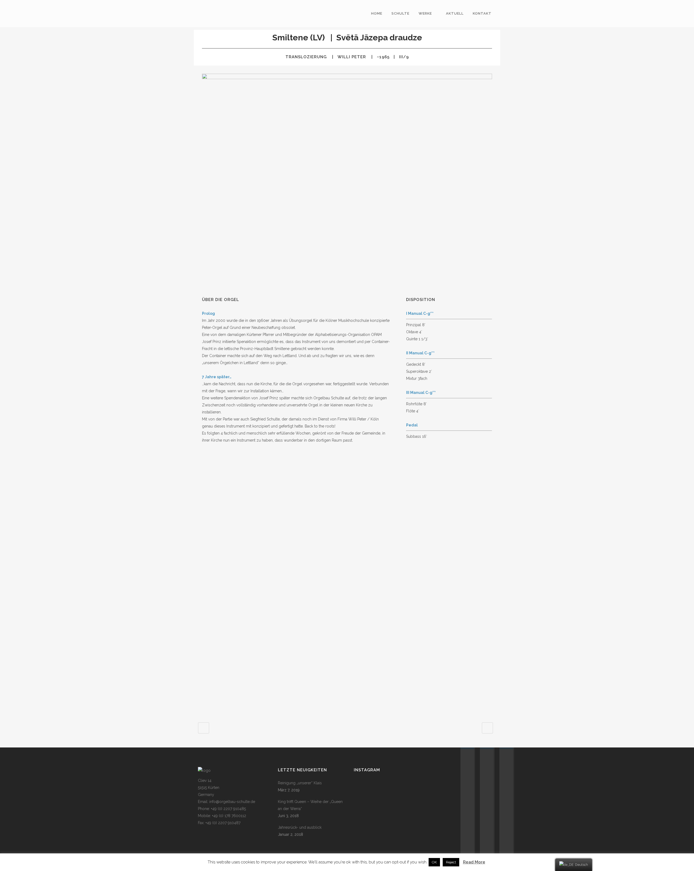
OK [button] (434, 862)
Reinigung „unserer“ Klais (300, 783)
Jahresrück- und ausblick (300, 827)
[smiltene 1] (246, 514)
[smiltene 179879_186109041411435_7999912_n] (348, 644)
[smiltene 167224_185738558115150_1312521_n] (246, 644)
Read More (474, 862)
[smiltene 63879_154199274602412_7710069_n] (348, 514)
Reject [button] (451, 862)
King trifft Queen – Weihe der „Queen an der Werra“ (310, 805)
